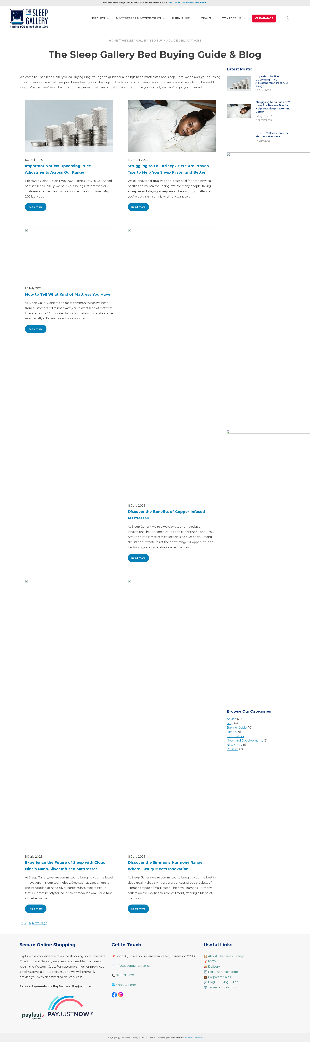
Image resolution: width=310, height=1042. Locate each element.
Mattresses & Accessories (138, 18)
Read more (37, 208)
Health (232, 732)
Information (235, 736)
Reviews (232, 749)
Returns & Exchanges (223, 972)
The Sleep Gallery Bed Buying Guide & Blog (154, 40)
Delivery (214, 966)
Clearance (264, 18)
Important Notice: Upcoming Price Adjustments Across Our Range (58, 169)
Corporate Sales (219, 977)
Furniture (181, 18)
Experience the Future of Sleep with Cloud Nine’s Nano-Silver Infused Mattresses (65, 865)
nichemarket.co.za (194, 1037)
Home (113, 40)
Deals (206, 18)
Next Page (39, 923)
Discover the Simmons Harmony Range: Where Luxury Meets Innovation (166, 865)
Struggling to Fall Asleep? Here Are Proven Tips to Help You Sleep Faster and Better (168, 169)
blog (230, 723)
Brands (98, 18)
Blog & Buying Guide (223, 982)
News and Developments (245, 740)
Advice (231, 719)
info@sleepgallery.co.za (133, 965)
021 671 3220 (125, 975)
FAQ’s (212, 961)
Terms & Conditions (222, 987)
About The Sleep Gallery (226, 956)
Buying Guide (237, 727)
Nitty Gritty (234, 745)
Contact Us (231, 18)
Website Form (126, 984)
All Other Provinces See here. (187, 2)
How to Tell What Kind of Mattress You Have (67, 294)
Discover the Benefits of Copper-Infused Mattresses (166, 514)
